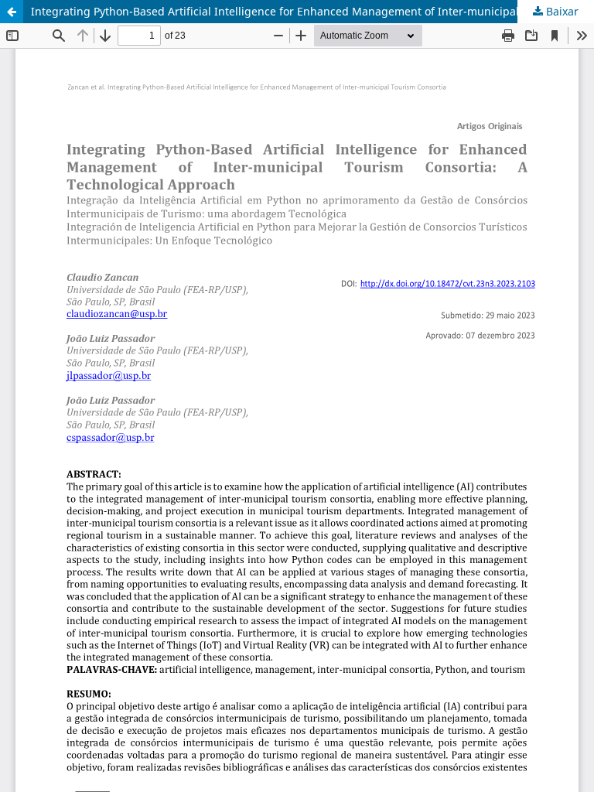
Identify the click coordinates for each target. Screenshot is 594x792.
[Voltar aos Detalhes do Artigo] (11, 11)
